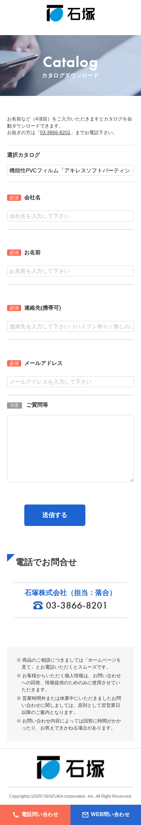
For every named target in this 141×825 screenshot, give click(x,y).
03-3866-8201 (55, 132)
